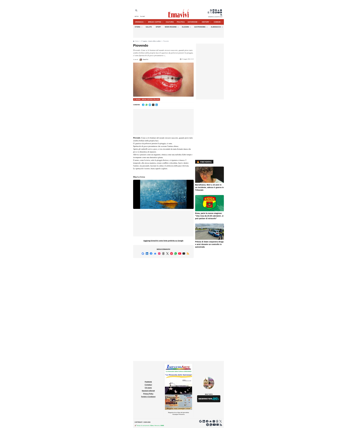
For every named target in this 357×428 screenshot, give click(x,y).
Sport (158, 27)
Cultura (170, 22)
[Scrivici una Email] (221, 12)
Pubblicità (148, 382)
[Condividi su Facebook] (143, 104)
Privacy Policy (148, 394)
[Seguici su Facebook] (216, 10)
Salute (149, 27)
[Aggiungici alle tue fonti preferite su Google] (211, 10)
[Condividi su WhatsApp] (146, 104)
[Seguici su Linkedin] (213, 10)
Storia (137, 27)
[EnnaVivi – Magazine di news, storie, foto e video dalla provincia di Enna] (178, 13)
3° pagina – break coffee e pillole (151, 41)
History (205, 22)
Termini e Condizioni (148, 396)
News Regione (171, 27)
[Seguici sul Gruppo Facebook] (218, 10)
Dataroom (192, 22)
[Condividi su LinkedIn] (156, 104)
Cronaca (139, 22)
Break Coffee (154, 22)
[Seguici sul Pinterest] (213, 12)
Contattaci (148, 385)
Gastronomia (200, 27)
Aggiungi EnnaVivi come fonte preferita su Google (163, 241)
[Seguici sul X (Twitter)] (211, 12)
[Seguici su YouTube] (218, 12)
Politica (181, 22)
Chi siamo (148, 388)
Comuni (217, 22)
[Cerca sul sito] (136, 10)
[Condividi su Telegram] (149, 104)
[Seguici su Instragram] (221, 10)
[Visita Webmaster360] (209, 398)
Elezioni (185, 27)
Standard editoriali (148, 391)
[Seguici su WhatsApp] (216, 12)
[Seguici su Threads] (208, 12)
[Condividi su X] (153, 104)
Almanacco (216, 27)
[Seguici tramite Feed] (221, 15)
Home (137, 41)
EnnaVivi (145, 59)
